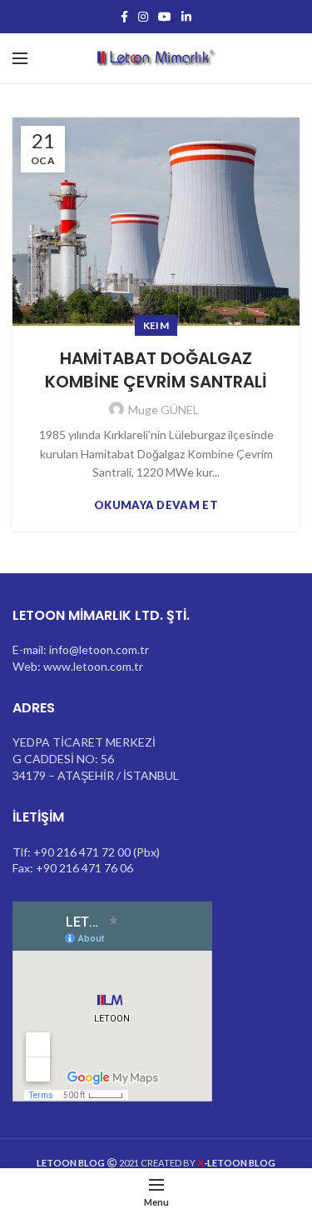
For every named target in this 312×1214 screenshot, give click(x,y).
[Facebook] (124, 16)
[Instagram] (143, 16)
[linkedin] (186, 16)
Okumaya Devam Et (156, 505)
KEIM (156, 325)
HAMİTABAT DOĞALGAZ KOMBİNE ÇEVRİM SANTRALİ (156, 370)
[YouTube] (164, 16)
